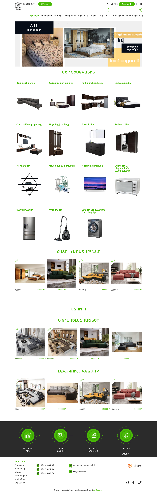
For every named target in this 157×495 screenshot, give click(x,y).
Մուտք (114, 4)
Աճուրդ (45, 4)
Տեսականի (46, 15)
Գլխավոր (34, 15)
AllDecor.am (98, 490)
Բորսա (94, 15)
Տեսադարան (69, 15)
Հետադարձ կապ (134, 15)
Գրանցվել (126, 4)
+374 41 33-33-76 (47, 473)
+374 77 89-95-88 (47, 469)
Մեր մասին (105, 15)
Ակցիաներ (83, 15)
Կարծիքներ (118, 15)
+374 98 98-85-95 (47, 465)
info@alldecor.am (79, 472)
